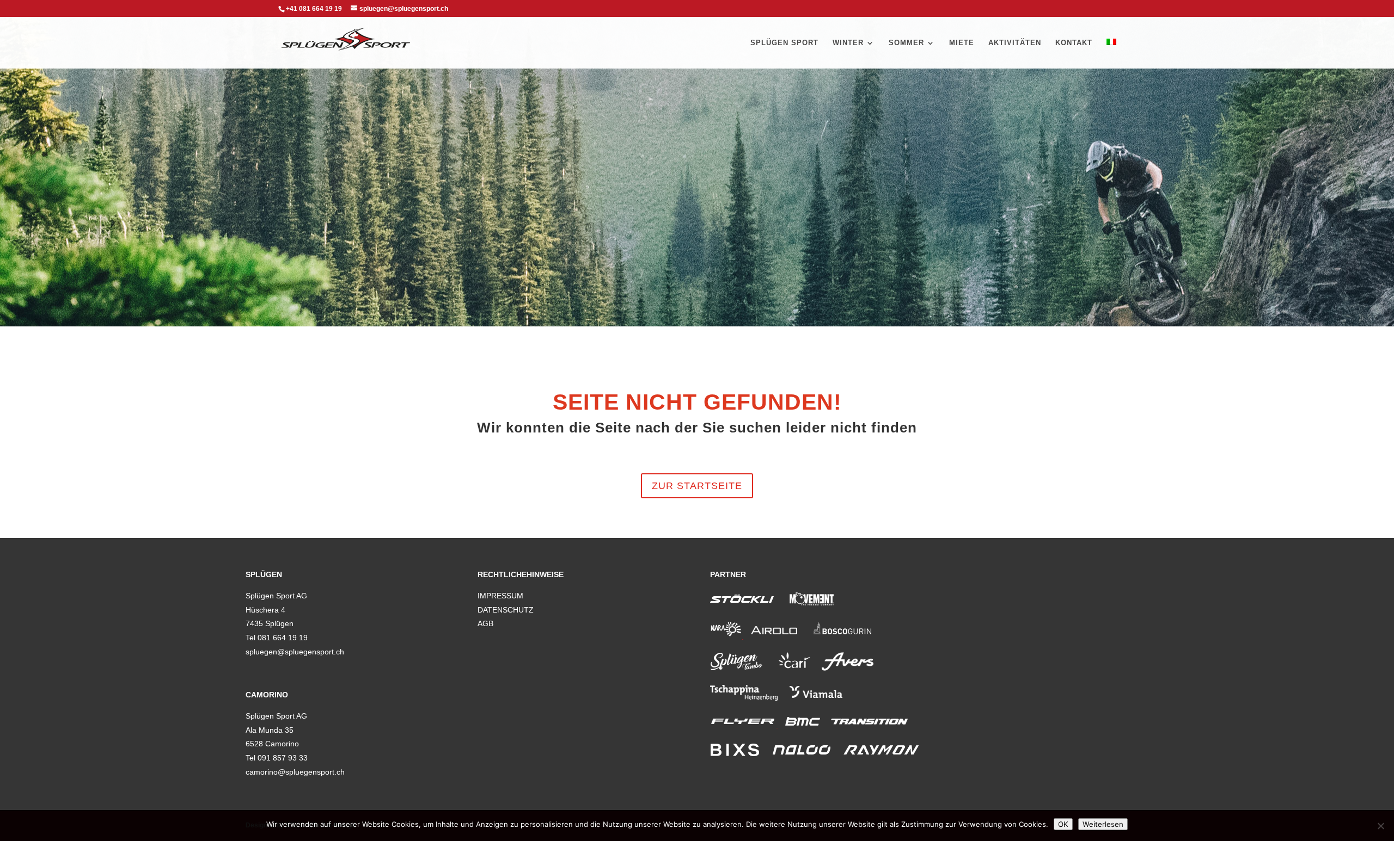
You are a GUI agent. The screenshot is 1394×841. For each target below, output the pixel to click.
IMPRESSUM (500, 595)
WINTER (848, 43)
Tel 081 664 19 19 (277, 637)
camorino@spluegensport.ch (295, 772)
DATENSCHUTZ (506, 609)
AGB (485, 623)
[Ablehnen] (1380, 825)
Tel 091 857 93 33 (277, 757)
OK (1063, 824)
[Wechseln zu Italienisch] (1111, 54)
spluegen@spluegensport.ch (295, 651)
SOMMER (906, 43)
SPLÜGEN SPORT (784, 43)
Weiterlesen (1103, 824)
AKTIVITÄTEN (1014, 43)
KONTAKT (1073, 43)
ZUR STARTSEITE (697, 485)
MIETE (961, 43)
